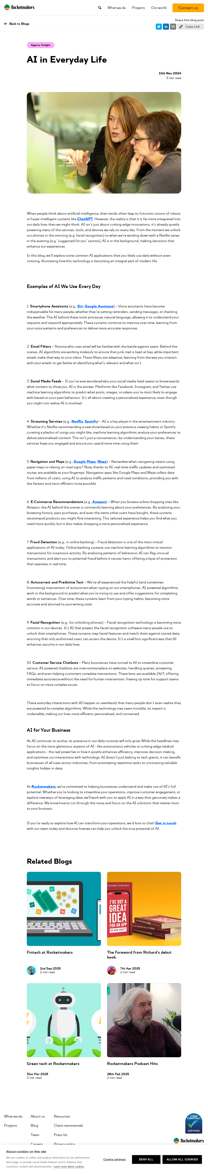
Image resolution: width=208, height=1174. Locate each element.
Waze (101, 461)
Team (35, 1135)
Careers (37, 1144)
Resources (62, 1116)
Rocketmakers (43, 786)
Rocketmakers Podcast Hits (132, 1063)
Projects (138, 7)
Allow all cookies (182, 1159)
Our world (158, 7)
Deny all (146, 1159)
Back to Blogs (19, 24)
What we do (116, 7)
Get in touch (165, 823)
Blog (34, 1125)
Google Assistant (99, 306)
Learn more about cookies (69, 1166)
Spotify (91, 421)
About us (38, 1116)
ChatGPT (85, 219)
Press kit (60, 1135)
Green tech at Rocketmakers (53, 1063)
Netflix (77, 421)
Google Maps (85, 461)
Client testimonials (68, 1125)
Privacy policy (64, 1144)
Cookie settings (114, 1159)
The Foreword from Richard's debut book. (139, 955)
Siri (80, 306)
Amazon (99, 502)
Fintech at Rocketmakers (50, 952)
